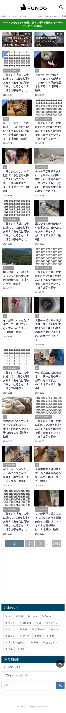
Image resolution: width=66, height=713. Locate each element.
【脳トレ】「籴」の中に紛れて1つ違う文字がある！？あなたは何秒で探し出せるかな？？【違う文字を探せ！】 (48, 131)
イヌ (56, 629)
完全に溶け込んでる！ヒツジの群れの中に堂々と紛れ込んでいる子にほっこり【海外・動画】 (16, 429)
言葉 (10, 649)
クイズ (26, 636)
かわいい (53, 623)
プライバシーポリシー (17, 675)
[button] (6, 39)
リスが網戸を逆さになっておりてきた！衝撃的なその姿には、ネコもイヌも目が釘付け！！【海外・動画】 (48, 521)
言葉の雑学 (40, 629)
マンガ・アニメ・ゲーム (31, 16)
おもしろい (51, 642)
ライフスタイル (52, 16)
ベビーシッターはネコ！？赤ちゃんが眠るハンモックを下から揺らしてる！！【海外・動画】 (48, 82)
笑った (11, 629)
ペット (34, 616)
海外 (23, 649)
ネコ (52, 636)
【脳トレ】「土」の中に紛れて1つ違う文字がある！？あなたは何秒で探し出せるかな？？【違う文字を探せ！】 (16, 380)
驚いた (11, 623)
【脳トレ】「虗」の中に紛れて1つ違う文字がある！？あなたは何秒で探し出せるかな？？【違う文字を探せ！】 (16, 231)
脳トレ (11, 636)
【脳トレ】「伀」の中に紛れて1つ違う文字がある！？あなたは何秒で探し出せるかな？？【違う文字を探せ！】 (16, 521)
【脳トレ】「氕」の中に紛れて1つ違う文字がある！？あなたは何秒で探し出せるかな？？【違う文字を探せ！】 (48, 280)
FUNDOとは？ (12, 667)
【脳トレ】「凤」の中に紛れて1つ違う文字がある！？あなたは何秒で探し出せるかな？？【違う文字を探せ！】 (48, 429)
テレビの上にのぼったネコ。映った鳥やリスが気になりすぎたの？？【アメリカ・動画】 (48, 380)
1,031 (56, 543)
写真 (36, 642)
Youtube (27, 623)
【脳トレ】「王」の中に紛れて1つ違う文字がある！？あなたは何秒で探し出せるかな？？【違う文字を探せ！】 (16, 82)
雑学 (3, 16)
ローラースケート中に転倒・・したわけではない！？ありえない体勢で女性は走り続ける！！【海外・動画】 (16, 131)
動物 (25, 629)
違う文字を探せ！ (17, 642)
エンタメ (13, 16)
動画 (20, 616)
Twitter (48, 616)
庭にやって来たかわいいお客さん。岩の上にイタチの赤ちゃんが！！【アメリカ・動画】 (48, 231)
